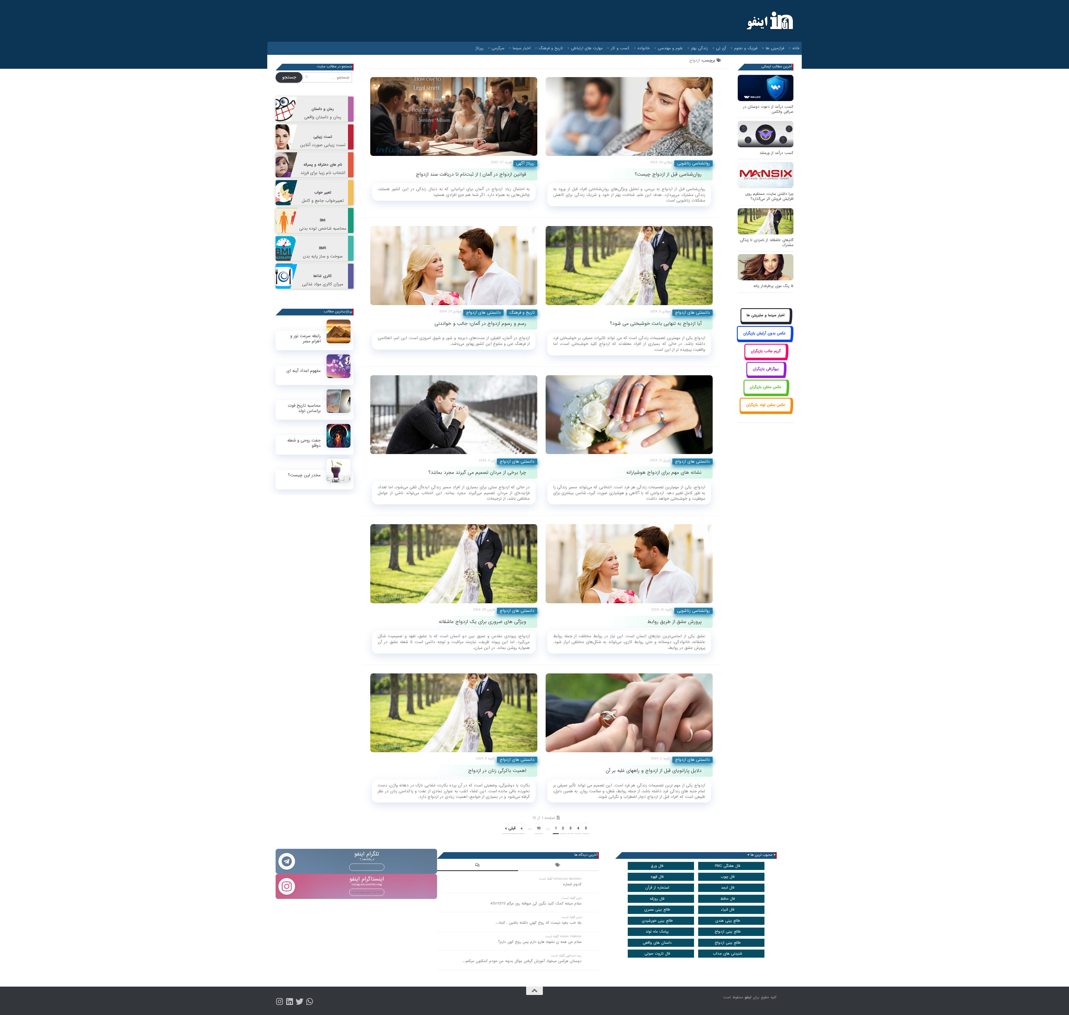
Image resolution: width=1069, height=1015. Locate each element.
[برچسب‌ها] (558, 865)
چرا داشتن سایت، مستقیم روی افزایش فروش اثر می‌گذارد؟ (769, 196)
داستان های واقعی (657, 943)
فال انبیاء (727, 910)
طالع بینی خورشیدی (657, 921)
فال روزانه (657, 899)
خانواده (644, 48)
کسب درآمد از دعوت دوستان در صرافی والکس (768, 109)
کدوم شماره (572, 884)
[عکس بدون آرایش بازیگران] (764, 339)
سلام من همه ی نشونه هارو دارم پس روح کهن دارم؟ (540, 942)
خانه (796, 48)
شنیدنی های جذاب (727, 954)
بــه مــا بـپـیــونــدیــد (367, 867)
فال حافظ (727, 899)
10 (539, 828)
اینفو (748, 997)
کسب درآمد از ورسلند (776, 153)
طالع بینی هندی (727, 921)
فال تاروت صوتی (657, 954)
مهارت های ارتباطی (587, 48)
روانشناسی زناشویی (693, 163)
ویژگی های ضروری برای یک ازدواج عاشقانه (482, 621)
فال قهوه (657, 877)
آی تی (721, 48)
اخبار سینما (522, 48)
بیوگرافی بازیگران (766, 369)
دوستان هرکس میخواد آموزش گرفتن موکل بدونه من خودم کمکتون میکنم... (522, 961)
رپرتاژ (479, 48)
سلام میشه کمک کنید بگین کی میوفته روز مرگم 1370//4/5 (536, 903)
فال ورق (657, 866)
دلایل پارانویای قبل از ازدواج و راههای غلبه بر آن (654, 770)
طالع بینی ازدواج (728, 932)
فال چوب (728, 877)
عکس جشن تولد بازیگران (765, 405)
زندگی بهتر (699, 48)
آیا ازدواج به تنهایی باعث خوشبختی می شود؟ (656, 323)
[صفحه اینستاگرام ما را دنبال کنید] (279, 1002)
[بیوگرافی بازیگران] (765, 375)
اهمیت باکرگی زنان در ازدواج (497, 770)
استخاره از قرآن (657, 888)
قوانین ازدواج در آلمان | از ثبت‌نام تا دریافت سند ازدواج (471, 174)
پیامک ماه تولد (657, 932)
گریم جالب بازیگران (766, 351)
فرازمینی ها (775, 48)
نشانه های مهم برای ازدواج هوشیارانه (664, 472)
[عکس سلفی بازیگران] (766, 393)
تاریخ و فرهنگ (551, 48)
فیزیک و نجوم (745, 48)
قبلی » (510, 828)
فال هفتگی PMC (727, 866)
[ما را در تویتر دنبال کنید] (299, 1002)
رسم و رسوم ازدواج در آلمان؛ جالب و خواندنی (480, 323)
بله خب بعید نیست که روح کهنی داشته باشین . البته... (539, 923)
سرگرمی (498, 48)
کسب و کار (620, 48)
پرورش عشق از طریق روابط (674, 621)
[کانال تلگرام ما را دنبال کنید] (309, 1002)
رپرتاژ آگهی (525, 163)
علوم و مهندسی (670, 48)
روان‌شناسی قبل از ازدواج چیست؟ (668, 174)
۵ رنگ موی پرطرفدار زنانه (773, 286)
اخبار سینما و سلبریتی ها (765, 315)
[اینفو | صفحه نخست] (769, 21)
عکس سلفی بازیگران (765, 387)
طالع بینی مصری (657, 910)
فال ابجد (727, 888)
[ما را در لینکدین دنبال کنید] (289, 1002)
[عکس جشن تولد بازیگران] (765, 411)
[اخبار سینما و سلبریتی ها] (766, 322)
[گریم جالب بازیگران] (765, 357)
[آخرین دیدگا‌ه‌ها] (477, 865)
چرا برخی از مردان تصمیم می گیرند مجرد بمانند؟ (477, 472)
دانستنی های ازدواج (483, 313)
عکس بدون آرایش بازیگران (764, 333)
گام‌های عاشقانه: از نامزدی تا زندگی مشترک (766, 242)
